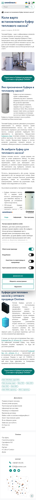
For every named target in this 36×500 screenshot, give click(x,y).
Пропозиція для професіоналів (12, 406)
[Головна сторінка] (2, 12)
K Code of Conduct (8, 450)
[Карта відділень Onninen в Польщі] (18, 497)
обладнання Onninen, (20, 307)
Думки (4, 452)
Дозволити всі (18, 276)
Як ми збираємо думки (9, 420)
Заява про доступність (9, 423)
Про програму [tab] (29, 217)
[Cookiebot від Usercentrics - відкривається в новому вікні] (26, 212)
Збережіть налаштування (18, 281)
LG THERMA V (29, 357)
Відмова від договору (9, 413)
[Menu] (2, 3)
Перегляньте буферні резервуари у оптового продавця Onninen (18, 78)
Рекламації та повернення (10, 411)
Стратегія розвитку (8, 440)
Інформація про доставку (10, 408)
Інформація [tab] (17, 217)
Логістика (5, 445)
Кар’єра (4, 447)
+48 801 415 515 (17, 463)
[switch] (31, 254)
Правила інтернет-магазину (11, 401)
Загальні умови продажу (10, 403)
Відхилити (18, 286)
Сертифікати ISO (7, 442)
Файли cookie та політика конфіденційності (15, 415)
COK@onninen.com (19, 467)
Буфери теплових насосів (10, 156)
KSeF (3, 427)
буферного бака (6, 136)
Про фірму (5, 438)
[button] (32, 496)
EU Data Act (6, 425)
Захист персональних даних (11, 418)
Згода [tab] (6, 217)
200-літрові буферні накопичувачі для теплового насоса (13, 207)
